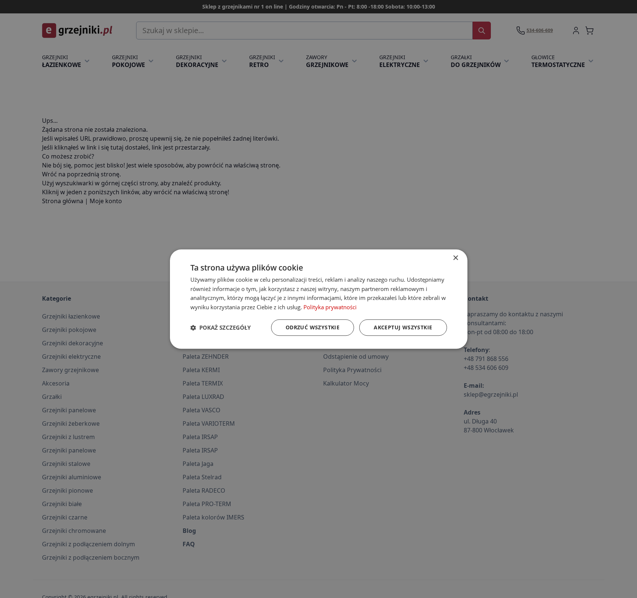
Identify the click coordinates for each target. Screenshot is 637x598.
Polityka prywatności (330, 307)
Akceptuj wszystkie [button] (403, 327)
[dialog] (318, 299)
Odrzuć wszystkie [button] (313, 327)
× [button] (455, 258)
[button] (220, 327)
